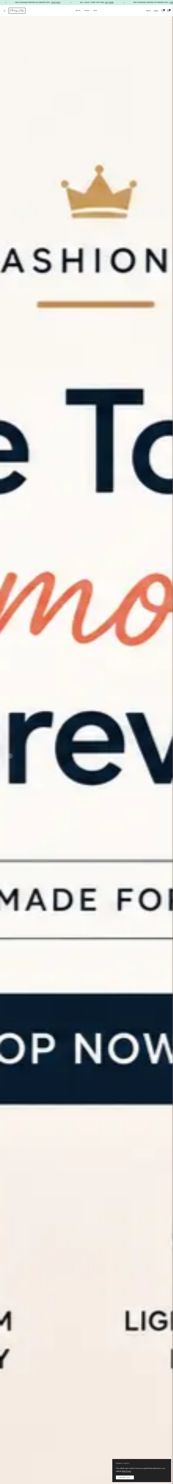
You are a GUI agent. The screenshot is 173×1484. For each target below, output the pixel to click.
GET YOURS (79, 2)
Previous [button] (10, 756)
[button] (148, 10)
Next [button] (163, 756)
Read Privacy (126, 1471)
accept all (124, 1477)
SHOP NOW (25, 2)
